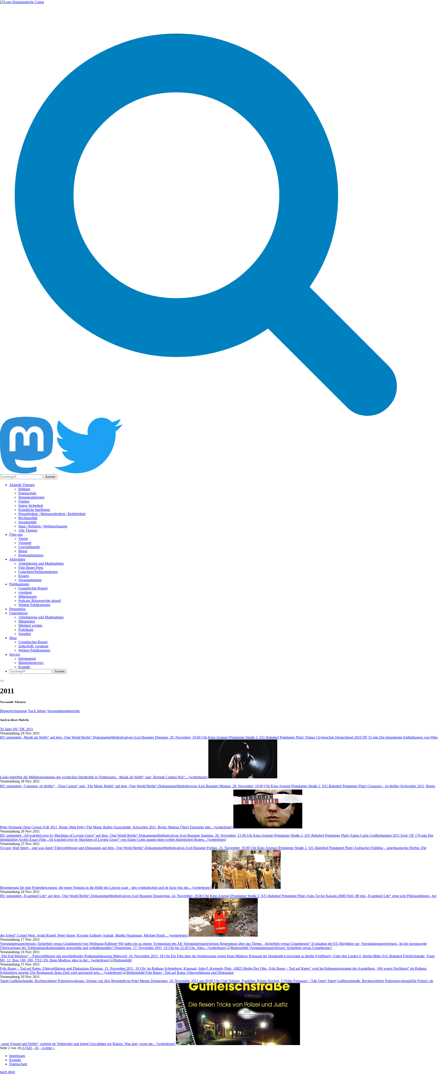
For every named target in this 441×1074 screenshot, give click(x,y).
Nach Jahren (37, 711)
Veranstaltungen (30, 580)
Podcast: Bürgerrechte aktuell (39, 601)
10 (36, 1048)
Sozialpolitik (27, 522)
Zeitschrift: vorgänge (33, 646)
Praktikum (25, 630)
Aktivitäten (17, 559)
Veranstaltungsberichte (63, 711)
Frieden (23, 501)
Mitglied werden (30, 625)
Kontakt (24, 667)
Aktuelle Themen (21, 485)
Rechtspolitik (27, 518)
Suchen (50, 477)
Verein (23, 539)
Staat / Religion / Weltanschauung (42, 526)
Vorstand (24, 543)
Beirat (22, 551)
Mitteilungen (27, 596)
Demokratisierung (31, 497)
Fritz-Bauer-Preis (30, 568)
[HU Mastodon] (27, 472)
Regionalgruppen (30, 555)
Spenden (24, 634)
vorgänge (25, 592)
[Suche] (206, 415)
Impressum (17, 1056)
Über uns (16, 534)
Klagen (23, 576)
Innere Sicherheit (30, 505)
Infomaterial (27, 658)
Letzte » (49, 1048)
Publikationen (19, 584)
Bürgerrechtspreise (13, 711)
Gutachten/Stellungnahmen (38, 572)
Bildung (24, 489)
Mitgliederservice (30, 663)
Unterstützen (18, 613)
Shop (13, 638)
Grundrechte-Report (33, 588)
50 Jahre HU (9, 729)
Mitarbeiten (26, 621)
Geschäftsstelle (29, 547)
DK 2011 (26, 729)
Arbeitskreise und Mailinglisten (41, 563)
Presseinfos (17, 609)
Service (14, 654)
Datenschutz (27, 493)
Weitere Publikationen (34, 605)
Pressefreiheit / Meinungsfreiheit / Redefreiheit (51, 514)
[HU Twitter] (88, 472)
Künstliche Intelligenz (34, 510)
